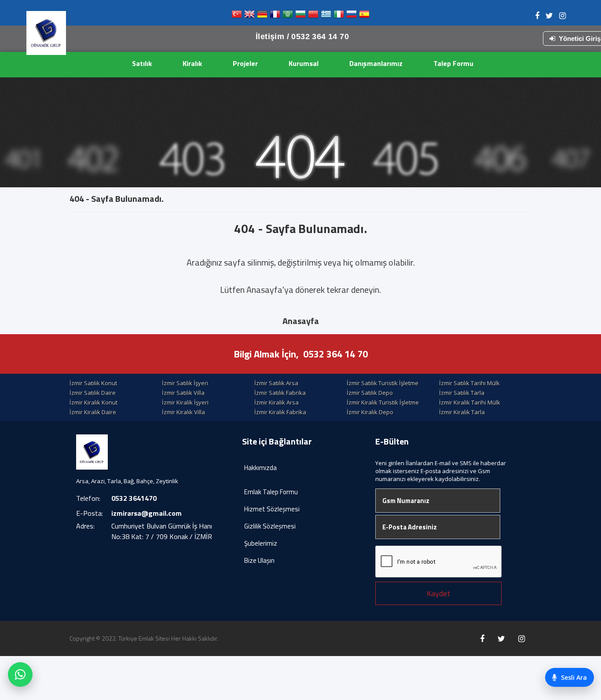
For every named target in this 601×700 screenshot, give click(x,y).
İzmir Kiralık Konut (93, 402)
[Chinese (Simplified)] (313, 16)
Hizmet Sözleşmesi (272, 509)
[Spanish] (364, 16)
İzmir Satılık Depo (370, 393)
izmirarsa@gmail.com (146, 513)
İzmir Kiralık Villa (183, 412)
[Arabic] (287, 16)
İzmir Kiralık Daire (93, 412)
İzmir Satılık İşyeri (185, 383)
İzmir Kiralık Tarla (462, 412)
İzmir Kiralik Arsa (276, 402)
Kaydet (438, 593)
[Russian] (351, 16)
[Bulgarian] (300, 16)
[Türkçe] (236, 16)
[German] (262, 16)
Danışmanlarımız (376, 63)
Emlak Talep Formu (271, 492)
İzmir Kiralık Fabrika (280, 412)
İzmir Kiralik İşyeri (185, 402)
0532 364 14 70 (335, 353)
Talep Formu (453, 63)
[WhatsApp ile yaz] (20, 674)
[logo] (46, 33)
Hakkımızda (260, 468)
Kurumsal (304, 63)
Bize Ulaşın (259, 560)
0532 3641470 (134, 498)
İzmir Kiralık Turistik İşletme (383, 402)
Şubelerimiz (260, 543)
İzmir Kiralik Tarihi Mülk (469, 402)
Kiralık (192, 63)
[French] (275, 16)
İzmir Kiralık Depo (370, 412)
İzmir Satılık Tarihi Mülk (469, 383)
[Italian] (338, 16)
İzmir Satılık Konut (93, 383)
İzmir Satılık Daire (93, 393)
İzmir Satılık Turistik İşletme (382, 383)
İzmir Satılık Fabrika (280, 393)
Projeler (245, 63)
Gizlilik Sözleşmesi (270, 526)
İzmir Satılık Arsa (276, 383)
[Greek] (326, 16)
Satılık (142, 63)
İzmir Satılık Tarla (461, 393)
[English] (249, 16)
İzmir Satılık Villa (183, 393)
